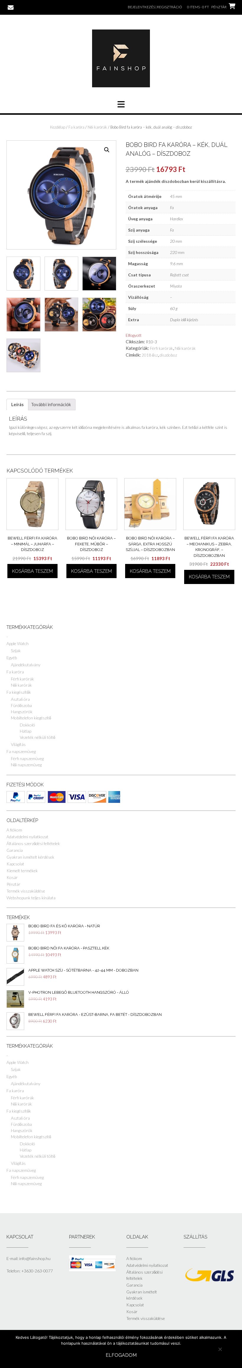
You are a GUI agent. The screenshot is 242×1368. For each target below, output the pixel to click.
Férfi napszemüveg (27, 758)
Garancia (14, 850)
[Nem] (220, 1349)
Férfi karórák (161, 348)
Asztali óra (20, 699)
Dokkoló (27, 724)
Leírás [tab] (17, 404)
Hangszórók (21, 711)
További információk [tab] (51, 404)
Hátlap (25, 731)
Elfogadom (121, 1355)
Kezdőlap (57, 127)
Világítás (18, 744)
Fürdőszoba (21, 705)
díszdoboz (168, 354)
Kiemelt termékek (22, 870)
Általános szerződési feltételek (33, 843)
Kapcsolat (15, 863)
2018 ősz (150, 354)
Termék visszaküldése (25, 890)
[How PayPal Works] (92, 1269)
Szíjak (16, 650)
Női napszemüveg (26, 764)
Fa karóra (76, 127)
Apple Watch (17, 643)
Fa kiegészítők (18, 692)
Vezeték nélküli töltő (37, 737)
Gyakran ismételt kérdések (30, 856)
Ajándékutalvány (25, 664)
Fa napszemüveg (21, 751)
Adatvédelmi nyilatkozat (27, 836)
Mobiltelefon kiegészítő (31, 717)
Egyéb (11, 657)
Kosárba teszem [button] (32, 571)
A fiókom (14, 829)
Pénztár (13, 884)
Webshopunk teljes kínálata (30, 897)
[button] (107, 150)
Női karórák (97, 127)
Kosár (12, 877)
